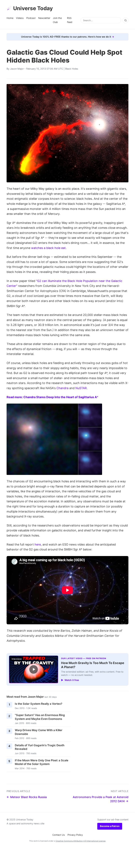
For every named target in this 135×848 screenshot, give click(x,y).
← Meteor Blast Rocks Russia (27, 797)
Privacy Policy (75, 834)
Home (10, 18)
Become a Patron (110, 826)
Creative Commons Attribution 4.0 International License (81, 841)
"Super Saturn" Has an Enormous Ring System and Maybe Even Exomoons (40, 716)
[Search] (125, 20)
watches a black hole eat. (49, 248)
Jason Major (17, 68)
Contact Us (58, 834)
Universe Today (33, 8)
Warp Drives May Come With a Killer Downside (38, 732)
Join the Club (57, 20)
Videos (20, 18)
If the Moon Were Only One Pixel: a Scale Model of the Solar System (41, 762)
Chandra (62, 388)
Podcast (31, 18)
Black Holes (71, 68)
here (38, 544)
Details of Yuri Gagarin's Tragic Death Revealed (39, 747)
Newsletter (44, 18)
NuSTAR (81, 388)
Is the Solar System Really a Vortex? (38, 703)
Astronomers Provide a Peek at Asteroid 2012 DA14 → (100, 799)
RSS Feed (69, 20)
